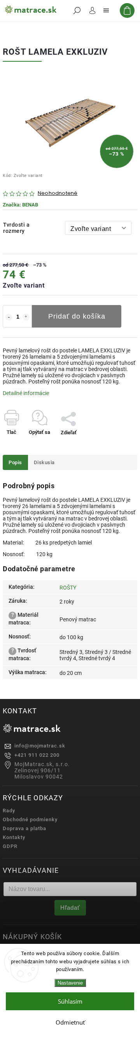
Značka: (20, 205)
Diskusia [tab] (44, 462)
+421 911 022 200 (37, 755)
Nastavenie (70, 983)
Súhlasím (70, 1001)
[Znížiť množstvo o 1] (8, 317)
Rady (9, 810)
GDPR (10, 846)
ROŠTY (68, 587)
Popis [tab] (15, 462)
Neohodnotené (57, 193)
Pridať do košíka (76, 316)
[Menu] (106, 10)
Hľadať (70, 907)
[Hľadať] (77, 10)
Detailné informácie (26, 393)
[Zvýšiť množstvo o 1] (26, 317)
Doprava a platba (24, 828)
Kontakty (14, 837)
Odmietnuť (70, 1022)
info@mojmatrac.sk (39, 746)
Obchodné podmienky (30, 819)
